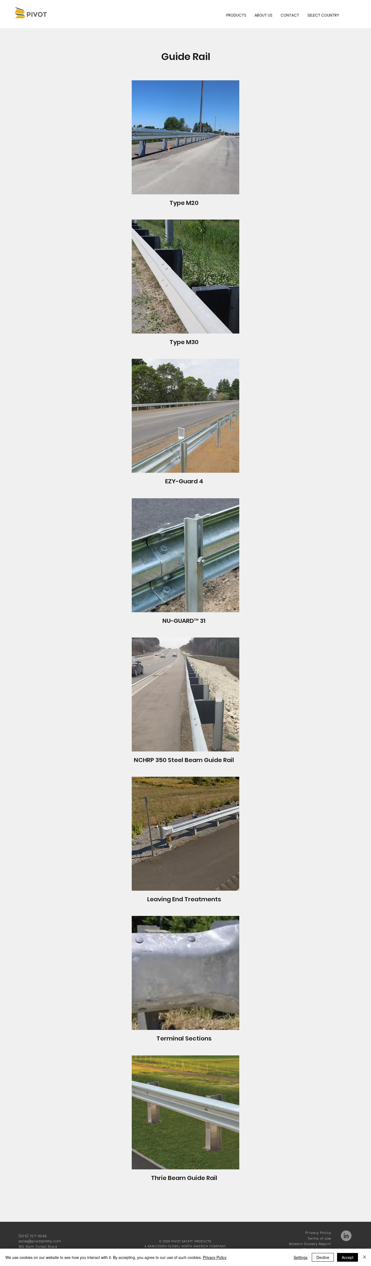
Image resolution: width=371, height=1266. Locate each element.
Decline (322, 1257)
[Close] (364, 1257)
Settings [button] (300, 1257)
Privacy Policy (318, 1232)
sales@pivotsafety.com (40, 1241)
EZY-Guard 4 (184, 481)
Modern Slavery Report (310, 1244)
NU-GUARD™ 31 (184, 621)
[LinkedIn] (346, 1235)
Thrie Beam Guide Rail (184, 1178)
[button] (323, 15)
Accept (347, 1257)
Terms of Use (319, 1238)
